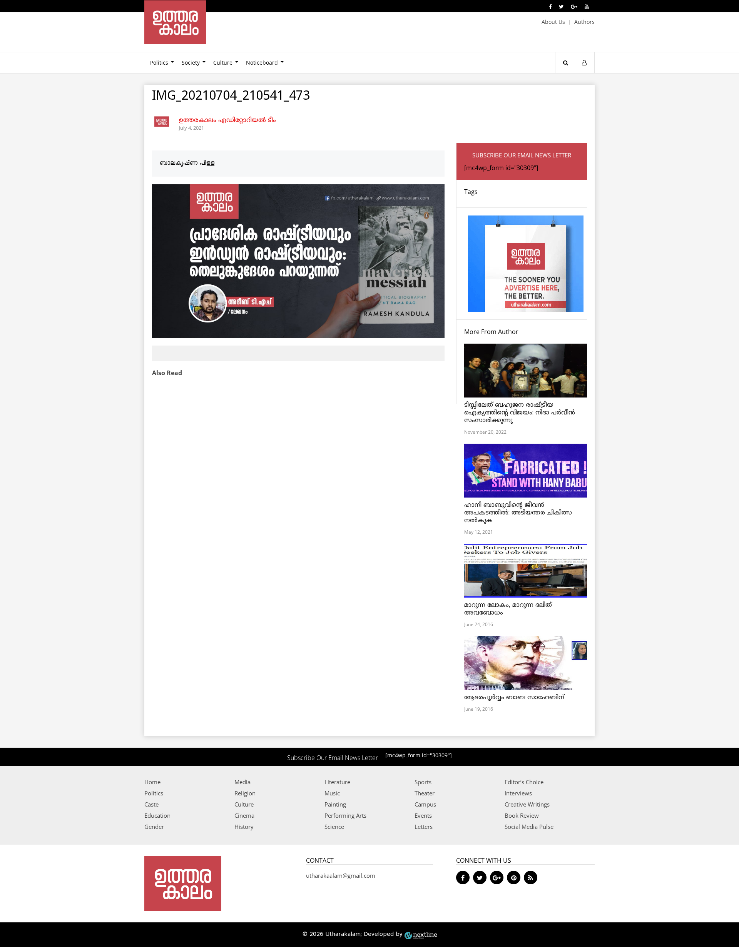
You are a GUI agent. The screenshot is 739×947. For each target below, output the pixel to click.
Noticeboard (262, 62)
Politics (159, 62)
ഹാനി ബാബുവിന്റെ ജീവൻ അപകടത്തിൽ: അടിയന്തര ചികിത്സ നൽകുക (518, 512)
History (244, 826)
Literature (337, 782)
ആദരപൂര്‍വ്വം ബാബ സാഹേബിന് (514, 697)
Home (152, 782)
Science (334, 826)
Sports (423, 782)
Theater (425, 793)
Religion (245, 793)
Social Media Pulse (529, 826)
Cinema (244, 815)
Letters (424, 826)
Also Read (167, 373)
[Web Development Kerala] (421, 934)
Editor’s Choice (524, 782)
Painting (335, 804)
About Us (553, 21)
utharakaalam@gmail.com (340, 875)
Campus (425, 804)
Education (157, 815)
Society (191, 62)
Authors (584, 21)
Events (423, 815)
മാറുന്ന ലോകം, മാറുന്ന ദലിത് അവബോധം (508, 609)
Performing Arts (345, 815)
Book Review (522, 815)
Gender (154, 826)
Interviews (518, 793)
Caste (151, 804)
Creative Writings (527, 804)
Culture (222, 62)
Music (332, 793)
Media (242, 782)
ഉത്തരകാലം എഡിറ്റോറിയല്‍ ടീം (227, 120)
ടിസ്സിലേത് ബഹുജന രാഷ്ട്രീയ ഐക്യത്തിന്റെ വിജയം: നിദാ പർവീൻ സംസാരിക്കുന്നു (519, 412)
